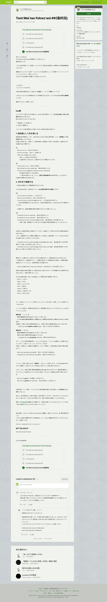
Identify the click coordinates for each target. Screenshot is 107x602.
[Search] (45, 2)
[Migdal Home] (8, 2)
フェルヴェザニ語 (29, 22)
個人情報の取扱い (59, 593)
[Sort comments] (37, 479)
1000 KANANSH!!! (82, 66)
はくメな (22, 492)
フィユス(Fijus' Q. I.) (26, 9)
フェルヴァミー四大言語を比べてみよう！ (88, 51)
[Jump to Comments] (7, 50)
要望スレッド (68, 591)
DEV (60, 595)
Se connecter (85, 2)
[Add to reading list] (7, 56)
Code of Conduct (37, 538)
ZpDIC (46, 418)
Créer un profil (96, 2)
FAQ (54, 591)
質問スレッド (59, 591)
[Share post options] (7, 62)
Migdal (40, 588)
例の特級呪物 (23, 402)
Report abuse (48, 538)
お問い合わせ (76, 591)
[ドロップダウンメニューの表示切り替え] (67, 492)
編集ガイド (51, 593)
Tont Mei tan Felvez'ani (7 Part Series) (36, 30)
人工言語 (19, 22)
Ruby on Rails (52, 597)
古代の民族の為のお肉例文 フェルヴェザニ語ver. (88, 58)
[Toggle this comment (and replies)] (17, 495)
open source (43, 595)
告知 (37, 591)
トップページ (31, 591)
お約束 (44, 593)
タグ (50, 591)
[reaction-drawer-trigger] (7, 44)
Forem (34, 595)
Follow (89, 13)
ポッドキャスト (43, 591)
